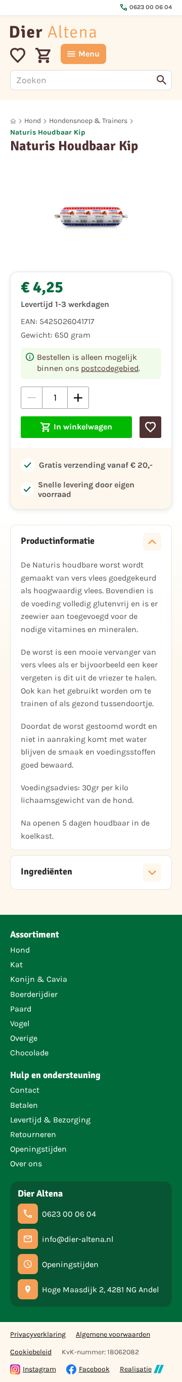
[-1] (31, 397)
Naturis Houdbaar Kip (47, 132)
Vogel (19, 1023)
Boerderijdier (34, 994)
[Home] (53, 31)
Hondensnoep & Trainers (88, 120)
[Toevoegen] (150, 427)
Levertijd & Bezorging (50, 1119)
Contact (24, 1090)
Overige (23, 1038)
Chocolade (29, 1052)
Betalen (24, 1105)
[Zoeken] (162, 80)
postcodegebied (110, 368)
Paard (20, 1009)
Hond (32, 120)
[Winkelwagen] (43, 54)
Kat (16, 964)
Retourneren (33, 1134)
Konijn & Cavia (38, 979)
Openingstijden (38, 1149)
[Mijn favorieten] (17, 54)
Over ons (26, 1163)
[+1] (78, 397)
